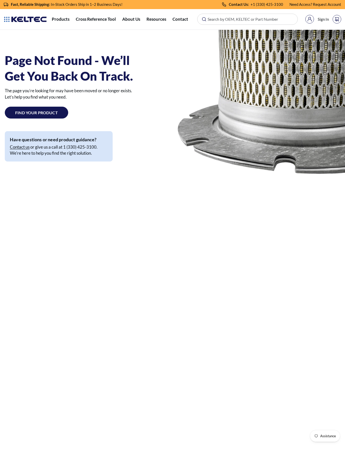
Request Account (327, 4)
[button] (60, 19)
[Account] (309, 19)
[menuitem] (60, 19)
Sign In (323, 19)
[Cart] (337, 19)
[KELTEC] (25, 19)
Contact (180, 19)
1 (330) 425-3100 (268, 4)
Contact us (20, 147)
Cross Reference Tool (96, 19)
